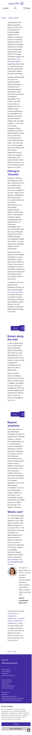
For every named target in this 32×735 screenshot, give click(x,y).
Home (4, 18)
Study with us (5, 692)
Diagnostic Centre (7, 682)
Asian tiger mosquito (7, 688)
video (9, 155)
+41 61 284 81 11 (10, 675)
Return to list (11, 652)
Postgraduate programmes (9, 696)
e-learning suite (15, 292)
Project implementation (8, 686)
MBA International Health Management (13, 698)
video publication (13, 559)
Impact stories (13, 18)
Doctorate (4, 694)
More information (16, 729)
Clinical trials (5, 684)
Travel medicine (6, 680)
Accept (16, 724)
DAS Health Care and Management (12, 700)
